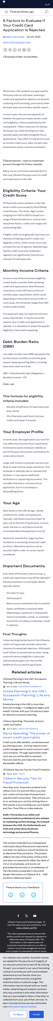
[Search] (46, 12)
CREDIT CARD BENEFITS (28, 729)
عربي (47, 4)
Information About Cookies (22, 1006)
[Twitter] (26, 916)
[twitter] (10, 50)
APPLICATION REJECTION (16, 42)
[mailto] (24, 50)
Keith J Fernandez (15, 36)
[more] (6, 12)
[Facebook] (18, 916)
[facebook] (5, 50)
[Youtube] (35, 916)
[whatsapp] (19, 50)
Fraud (22, 774)
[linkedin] (14, 50)
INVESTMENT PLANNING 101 (30, 686)
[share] (29, 50)
